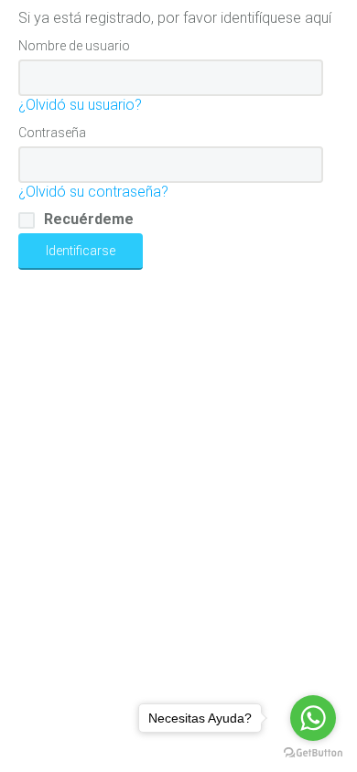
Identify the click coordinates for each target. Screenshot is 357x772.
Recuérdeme (89, 219)
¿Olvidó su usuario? (80, 104)
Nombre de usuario (74, 45)
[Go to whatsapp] (313, 718)
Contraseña (52, 132)
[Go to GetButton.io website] (313, 753)
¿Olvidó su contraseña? (93, 191)
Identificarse (80, 250)
